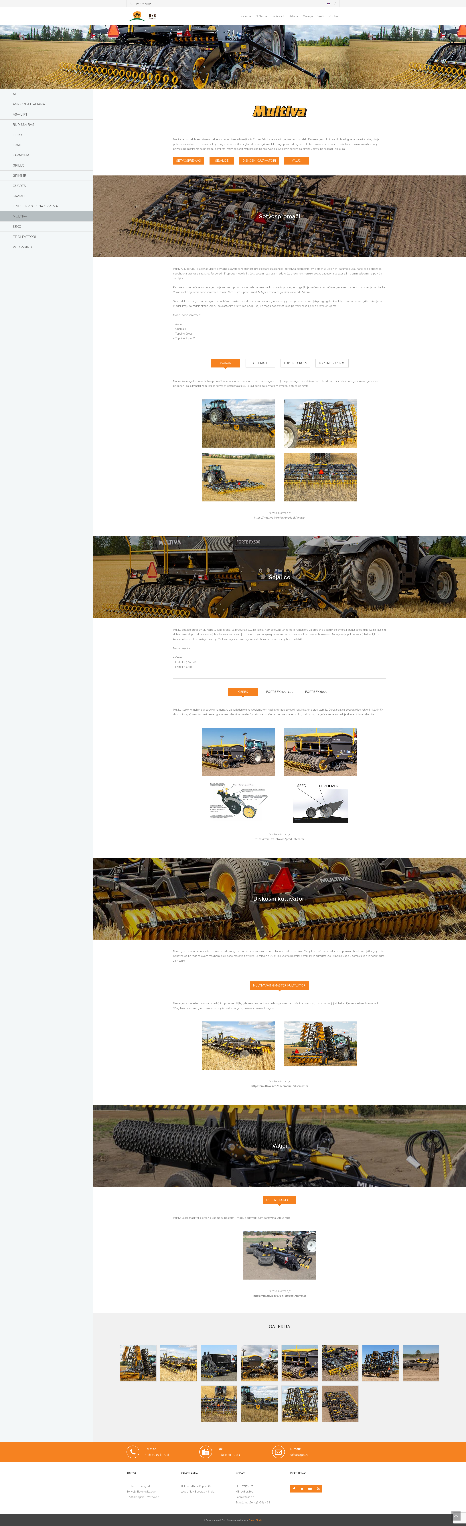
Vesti (320, 16)
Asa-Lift (20, 114)
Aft (16, 94)
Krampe (19, 196)
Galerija (308, 16)
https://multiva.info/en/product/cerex (279, 839)
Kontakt (334, 16)
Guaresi (20, 186)
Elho (17, 135)
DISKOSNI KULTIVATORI (259, 160)
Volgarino (22, 247)
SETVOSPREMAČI (188, 160)
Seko (17, 226)
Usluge (293, 16)
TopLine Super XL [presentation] (332, 363)
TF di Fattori (24, 237)
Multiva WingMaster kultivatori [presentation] (279, 985)
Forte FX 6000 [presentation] (316, 691)
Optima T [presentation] (260, 363)
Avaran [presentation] (225, 363)
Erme (17, 145)
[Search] (335, 3)
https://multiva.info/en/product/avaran (279, 517)
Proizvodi (278, 16)
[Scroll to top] (456, 1516)
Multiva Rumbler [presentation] (279, 1200)
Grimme (19, 175)
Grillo (19, 165)
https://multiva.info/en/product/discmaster (279, 1086)
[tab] (225, 363)
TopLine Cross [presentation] (295, 363)
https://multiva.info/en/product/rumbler (279, 1295)
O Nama (261, 16)
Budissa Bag (23, 124)
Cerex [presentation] (243, 691)
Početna (245, 16)
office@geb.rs (299, 1454)
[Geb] (160, 16)
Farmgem (21, 155)
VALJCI (296, 160)
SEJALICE (221, 160)
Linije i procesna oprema (35, 206)
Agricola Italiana (29, 104)
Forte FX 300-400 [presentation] (279, 691)
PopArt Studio (255, 1520)
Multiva (20, 216)
